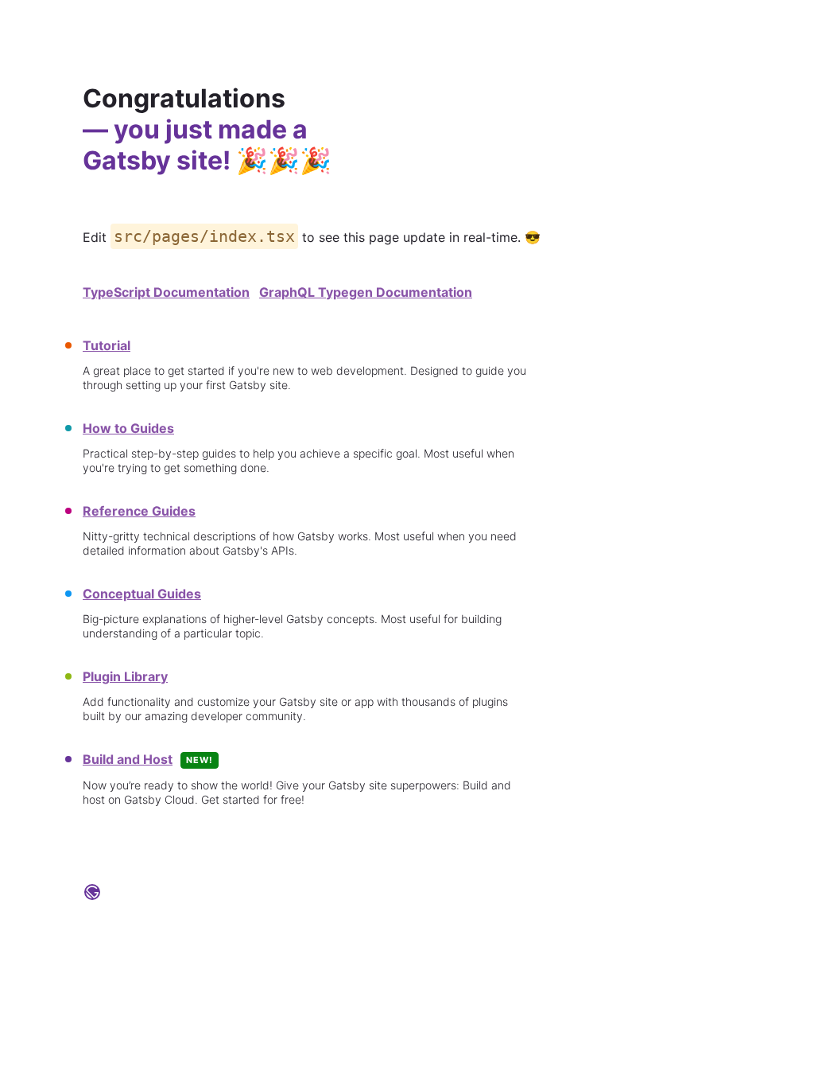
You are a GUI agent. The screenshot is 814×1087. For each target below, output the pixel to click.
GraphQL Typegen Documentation (365, 292)
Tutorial (106, 345)
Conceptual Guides (142, 594)
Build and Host (127, 759)
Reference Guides (139, 511)
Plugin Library (125, 676)
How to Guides (128, 428)
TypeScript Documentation (166, 292)
